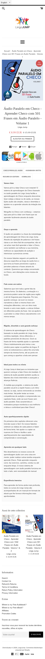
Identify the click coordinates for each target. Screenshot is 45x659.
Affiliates (5, 610)
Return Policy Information (12, 590)
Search (5, 578)
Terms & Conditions (10, 587)
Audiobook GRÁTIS (33, 170)
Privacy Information (10, 593)
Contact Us (6, 581)
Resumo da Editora (11, 177)
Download (26, 177)
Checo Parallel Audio (13, 170)
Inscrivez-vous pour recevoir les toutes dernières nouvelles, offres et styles (22, 626)
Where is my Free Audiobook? (14, 604)
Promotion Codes (9, 613)
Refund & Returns (9, 584)
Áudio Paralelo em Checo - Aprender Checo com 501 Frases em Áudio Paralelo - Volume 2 (34, 542)
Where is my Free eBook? (12, 607)
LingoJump (21, 647)
